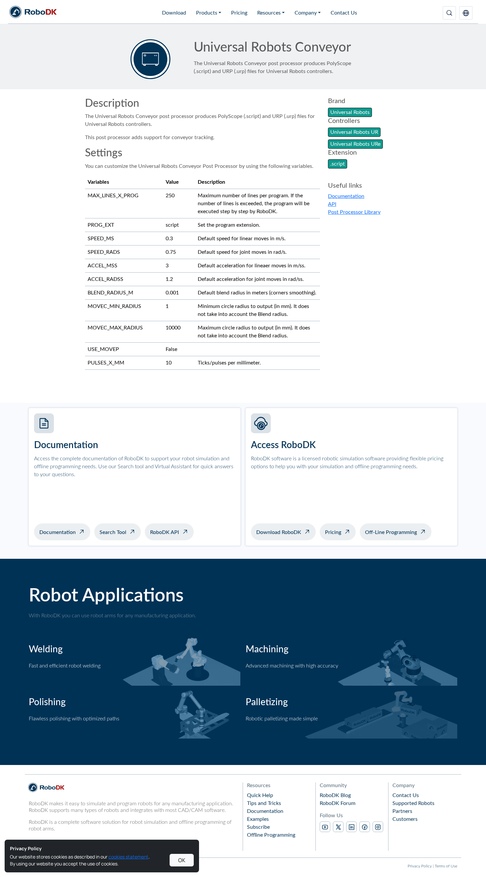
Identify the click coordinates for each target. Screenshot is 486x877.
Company (306, 13)
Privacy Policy (420, 866)
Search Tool (113, 532)
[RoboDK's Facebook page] (364, 826)
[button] (465, 12)
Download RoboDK (278, 532)
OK (181, 860)
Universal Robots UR (354, 132)
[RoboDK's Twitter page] (338, 826)
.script (337, 164)
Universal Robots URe (355, 144)
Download (174, 13)
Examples (258, 819)
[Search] (449, 12)
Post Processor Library (354, 212)
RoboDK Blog (335, 795)
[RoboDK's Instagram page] (378, 826)
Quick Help (260, 795)
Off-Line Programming (391, 532)
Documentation (346, 196)
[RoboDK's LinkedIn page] (351, 826)
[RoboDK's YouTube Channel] (325, 826)
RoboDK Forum (337, 803)
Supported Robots (413, 803)
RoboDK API (164, 532)
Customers (405, 819)
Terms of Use (446, 866)
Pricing (239, 13)
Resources (269, 13)
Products (206, 13)
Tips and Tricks (264, 803)
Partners (402, 811)
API (332, 204)
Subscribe (258, 827)
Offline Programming (271, 835)
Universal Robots (350, 112)
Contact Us (344, 13)
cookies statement (128, 857)
